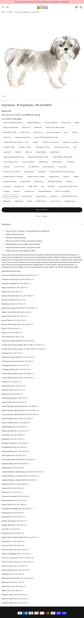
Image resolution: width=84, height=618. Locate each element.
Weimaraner (7, 201)
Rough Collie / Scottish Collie (68, 186)
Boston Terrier (38, 132)
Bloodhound (38, 127)
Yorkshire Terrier (70, 201)
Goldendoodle (43, 162)
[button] (3, 7)
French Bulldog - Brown (10, 162)
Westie (30, 201)
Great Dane (70, 162)
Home (3, 12)
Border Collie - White (10, 132)
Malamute (66, 176)
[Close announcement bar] (81, 1)
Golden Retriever (57, 162)
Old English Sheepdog (55, 181)
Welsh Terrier (19, 201)
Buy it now (42, 216)
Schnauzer (16, 191)
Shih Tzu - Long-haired (62, 191)
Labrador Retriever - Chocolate (13, 176)
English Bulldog (41, 152)
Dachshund (7, 152)
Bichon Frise (26, 127)
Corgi (75, 147)
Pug (42, 186)
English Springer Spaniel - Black (13, 157)
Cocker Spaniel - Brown (61, 147)
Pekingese (69, 181)
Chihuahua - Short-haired (50, 142)
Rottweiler (51, 186)
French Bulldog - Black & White (62, 157)
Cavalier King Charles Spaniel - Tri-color (15, 142)
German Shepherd (28, 162)
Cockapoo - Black (9, 147)
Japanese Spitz (29, 172)
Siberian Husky (27, 196)
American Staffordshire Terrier (13, 122)
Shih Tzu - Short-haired (10, 196)
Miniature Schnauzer (10, 181)
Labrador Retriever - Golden (36, 176)
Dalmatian (18, 152)
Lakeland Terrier (54, 176)
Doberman (28, 152)
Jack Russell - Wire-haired (11, 172)
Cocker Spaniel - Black (42, 147)
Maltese (76, 176)
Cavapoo (35, 142)
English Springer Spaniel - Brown (38, 157)
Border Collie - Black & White (55, 127)
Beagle (77, 122)
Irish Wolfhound (34, 167)
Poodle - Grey (19, 186)
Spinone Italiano (41, 196)
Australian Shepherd (50, 122)
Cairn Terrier (7, 137)
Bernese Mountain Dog (10, 127)
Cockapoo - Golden (25, 147)
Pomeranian (7, 186)
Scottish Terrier (29, 191)
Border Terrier (25, 132)
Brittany (74, 132)
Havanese (6, 167)
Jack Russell (62, 167)
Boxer (66, 132)
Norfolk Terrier (39, 181)
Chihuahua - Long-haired (71, 142)
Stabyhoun (53, 196)
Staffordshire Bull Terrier (69, 196)
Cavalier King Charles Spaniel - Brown (46, 137)
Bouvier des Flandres (53, 132)
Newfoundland (25, 181)
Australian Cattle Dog (33, 122)
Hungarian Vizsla (19, 167)
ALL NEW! (10, 12)
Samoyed (6, 191)
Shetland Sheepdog (45, 191)
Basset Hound (66, 122)
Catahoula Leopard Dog (22, 137)
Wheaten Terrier (41, 201)
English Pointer (54, 152)
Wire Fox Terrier (56, 201)
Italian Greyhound (48, 167)
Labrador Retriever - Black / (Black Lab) (62, 172)
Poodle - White (32, 186)
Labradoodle (42, 172)
